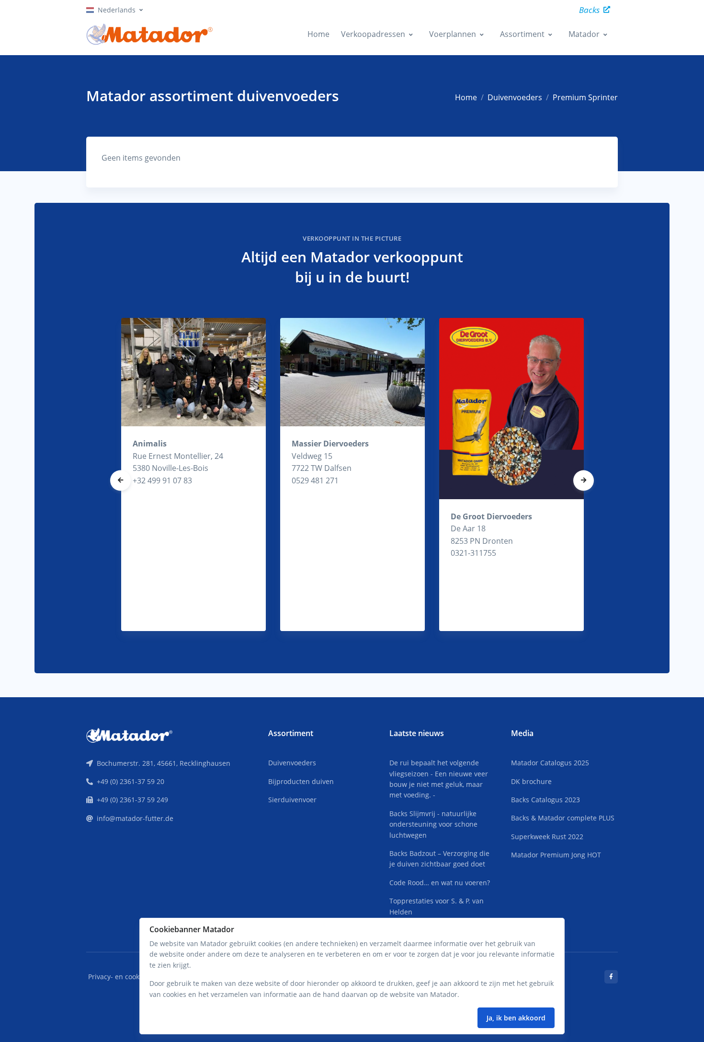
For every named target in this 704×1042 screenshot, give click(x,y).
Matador (584, 34)
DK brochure (531, 781)
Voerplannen (452, 34)
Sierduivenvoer (292, 799)
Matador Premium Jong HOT (556, 854)
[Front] (129, 734)
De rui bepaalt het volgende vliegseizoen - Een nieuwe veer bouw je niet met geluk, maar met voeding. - (438, 778)
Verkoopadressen (373, 34)
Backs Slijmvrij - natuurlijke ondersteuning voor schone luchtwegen (433, 824)
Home (318, 34)
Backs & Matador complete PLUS (562, 817)
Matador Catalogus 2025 (550, 762)
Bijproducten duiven (301, 781)
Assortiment (522, 34)
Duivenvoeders (515, 97)
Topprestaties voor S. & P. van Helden (436, 906)
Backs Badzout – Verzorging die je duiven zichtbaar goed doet (439, 858)
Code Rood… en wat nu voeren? (439, 882)
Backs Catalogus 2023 (545, 799)
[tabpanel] (193, 474)
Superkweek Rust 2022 (547, 836)
